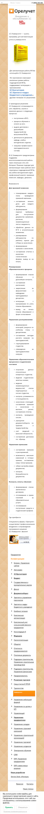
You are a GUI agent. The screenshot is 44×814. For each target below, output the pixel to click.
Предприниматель (21, 676)
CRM (15, 754)
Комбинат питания (21, 611)
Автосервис (18, 570)
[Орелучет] (22, 11)
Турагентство (19, 688)
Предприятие (16, 555)
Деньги (16, 589)
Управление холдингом (22, 746)
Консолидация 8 (20, 632)
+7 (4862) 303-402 (37, 3)
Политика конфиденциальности (15, 811)
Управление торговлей (22, 742)
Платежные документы (22, 655)
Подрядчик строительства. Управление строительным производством (24, 662)
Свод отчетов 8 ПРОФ (22, 684)
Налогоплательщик (21, 640)
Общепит (17, 644)
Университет (18, 692)
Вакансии (19, 784)
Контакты (30, 784)
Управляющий (19, 713)
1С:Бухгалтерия (17, 90)
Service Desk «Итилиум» (20, 777)
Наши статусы (28, 789)
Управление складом (21, 724)
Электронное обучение (22, 750)
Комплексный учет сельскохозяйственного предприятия (22, 624)
